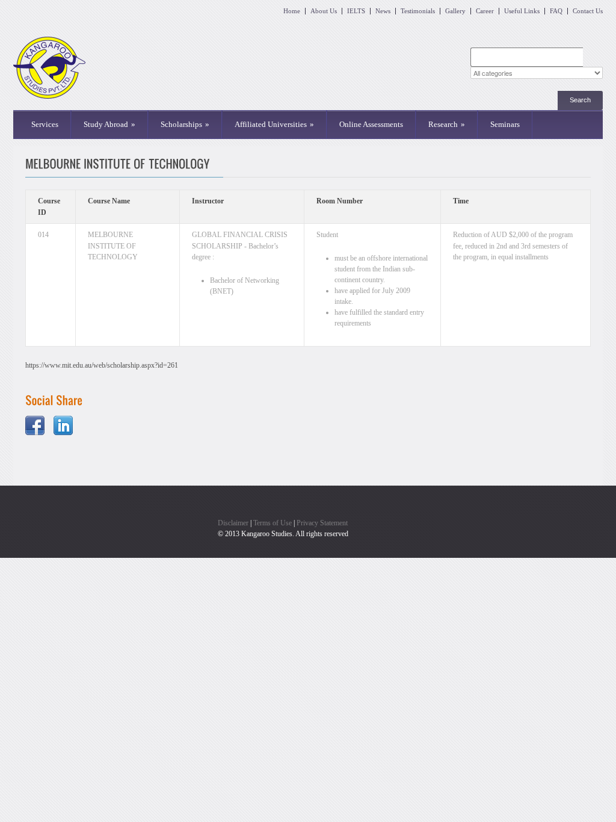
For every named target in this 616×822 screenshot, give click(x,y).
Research (446, 124)
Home (291, 11)
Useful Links (522, 11)
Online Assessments (371, 124)
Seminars (505, 124)
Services (44, 124)
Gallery (455, 11)
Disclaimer (233, 523)
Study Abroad (109, 124)
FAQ (556, 11)
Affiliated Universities (274, 124)
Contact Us (588, 11)
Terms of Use (272, 523)
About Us (323, 11)
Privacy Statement (322, 523)
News (382, 11)
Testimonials (418, 11)
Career (485, 11)
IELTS (356, 11)
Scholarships (185, 124)
